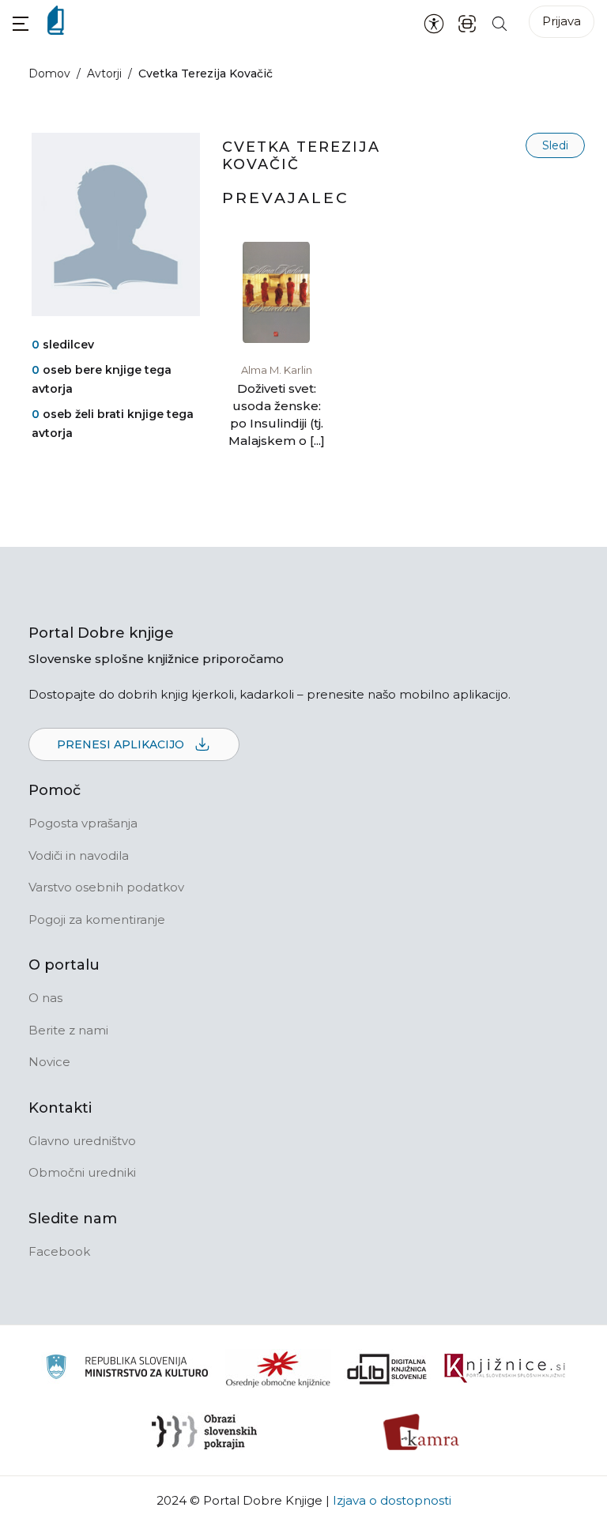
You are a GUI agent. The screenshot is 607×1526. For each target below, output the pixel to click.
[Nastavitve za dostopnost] (434, 23)
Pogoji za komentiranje (96, 919)
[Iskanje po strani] (499, 23)
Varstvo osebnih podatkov (106, 887)
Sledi (555, 145)
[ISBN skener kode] (467, 23)
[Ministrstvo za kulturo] (127, 1369)
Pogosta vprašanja (83, 823)
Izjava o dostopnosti (392, 1500)
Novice (49, 1061)
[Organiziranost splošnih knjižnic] (278, 1368)
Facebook (59, 1251)
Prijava (561, 20)
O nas (45, 997)
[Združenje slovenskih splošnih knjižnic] (504, 1369)
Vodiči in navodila (78, 855)
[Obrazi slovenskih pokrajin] (204, 1432)
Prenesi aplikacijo (122, 744)
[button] (20, 23)
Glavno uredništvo (82, 1140)
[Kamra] (421, 1432)
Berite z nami (68, 1030)
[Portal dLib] (387, 1368)
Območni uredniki (82, 1172)
